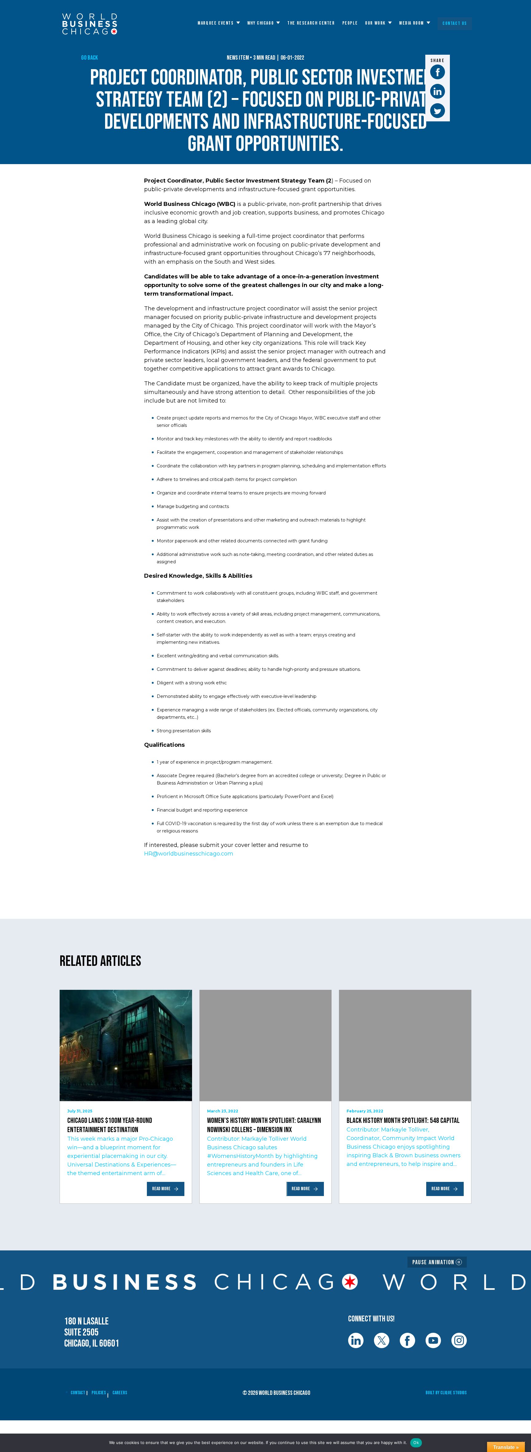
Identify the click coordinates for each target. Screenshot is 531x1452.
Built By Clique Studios (446, 1393)
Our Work (375, 23)
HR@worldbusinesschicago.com (188, 853)
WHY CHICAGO (260, 23)
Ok (416, 1442)
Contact (78, 1393)
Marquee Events (216, 23)
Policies (99, 1393)
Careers (119, 1393)
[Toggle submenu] (238, 23)
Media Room (411, 23)
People (350, 23)
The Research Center (311, 23)
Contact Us (454, 23)
